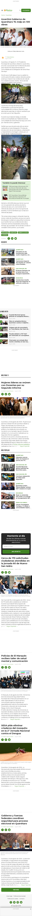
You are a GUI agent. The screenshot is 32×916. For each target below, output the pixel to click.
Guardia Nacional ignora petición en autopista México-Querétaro (19, 316)
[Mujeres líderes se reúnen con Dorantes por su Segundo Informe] (16, 406)
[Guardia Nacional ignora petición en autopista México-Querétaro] (4, 316)
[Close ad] (30, 909)
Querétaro (9, 15)
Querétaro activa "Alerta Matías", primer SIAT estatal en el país (23, 487)
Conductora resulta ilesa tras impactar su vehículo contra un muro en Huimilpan (23, 282)
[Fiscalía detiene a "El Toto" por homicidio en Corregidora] (4, 335)
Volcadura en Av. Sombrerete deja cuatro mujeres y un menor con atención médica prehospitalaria (22, 255)
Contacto (21, 898)
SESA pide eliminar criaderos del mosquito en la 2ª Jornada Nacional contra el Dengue (15, 729)
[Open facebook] (11, 902)
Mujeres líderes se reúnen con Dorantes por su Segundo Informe (15, 385)
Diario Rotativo (10, 57)
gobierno (4, 235)
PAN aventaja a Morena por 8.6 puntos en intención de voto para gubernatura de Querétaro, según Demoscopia (19, 189)
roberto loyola (23, 232)
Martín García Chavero (8, 391)
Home (3, 15)
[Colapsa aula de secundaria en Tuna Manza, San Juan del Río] (4, 329)
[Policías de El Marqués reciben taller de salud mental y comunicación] (16, 679)
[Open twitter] (14, 902)
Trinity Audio (15, 51)
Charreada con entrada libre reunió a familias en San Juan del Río (19, 341)
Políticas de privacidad (19, 896)
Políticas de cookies (13, 898)
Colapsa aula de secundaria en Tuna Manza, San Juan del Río (19, 329)
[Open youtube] (21, 902)
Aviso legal (9, 896)
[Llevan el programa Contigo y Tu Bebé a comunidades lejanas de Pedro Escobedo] (8, 505)
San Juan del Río (21, 268)
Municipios (19, 278)
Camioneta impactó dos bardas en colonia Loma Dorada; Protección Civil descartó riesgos (23, 264)
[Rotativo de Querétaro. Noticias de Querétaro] (11, 10)
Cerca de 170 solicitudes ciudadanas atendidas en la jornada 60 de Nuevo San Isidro (15, 562)
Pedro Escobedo (21, 502)
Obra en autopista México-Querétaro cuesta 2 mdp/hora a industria (19, 322)
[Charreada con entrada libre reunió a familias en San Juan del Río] (4, 341)
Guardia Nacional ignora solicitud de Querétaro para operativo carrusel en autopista (23, 470)
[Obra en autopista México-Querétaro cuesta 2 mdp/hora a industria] (4, 322)
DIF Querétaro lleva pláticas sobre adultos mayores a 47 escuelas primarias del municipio (19, 196)
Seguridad (19, 493)
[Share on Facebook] (9, 238)
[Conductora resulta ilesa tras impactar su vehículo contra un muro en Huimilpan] (8, 280)
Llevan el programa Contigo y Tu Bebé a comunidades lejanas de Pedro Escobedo (23, 507)
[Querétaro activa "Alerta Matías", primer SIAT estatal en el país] (8, 486)
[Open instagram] (17, 902)
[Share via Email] (15, 238)
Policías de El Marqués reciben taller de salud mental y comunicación (14, 658)
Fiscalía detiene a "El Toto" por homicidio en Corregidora (19, 334)
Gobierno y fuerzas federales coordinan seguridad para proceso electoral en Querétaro (14, 819)
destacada (5, 232)
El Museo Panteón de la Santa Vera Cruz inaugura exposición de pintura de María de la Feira (23, 274)
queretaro (13, 232)
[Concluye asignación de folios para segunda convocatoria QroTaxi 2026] (8, 477)
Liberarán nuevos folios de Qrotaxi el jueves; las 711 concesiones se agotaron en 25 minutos (22, 461)
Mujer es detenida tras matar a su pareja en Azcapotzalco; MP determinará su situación (23, 498)
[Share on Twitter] (12, 238)
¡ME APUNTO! (16, 551)
